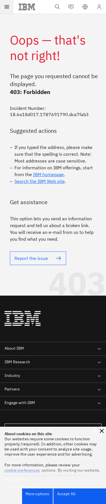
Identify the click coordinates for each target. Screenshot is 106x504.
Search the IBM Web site (39, 181)
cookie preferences (22, 470)
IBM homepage (48, 174)
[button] (102, 431)
